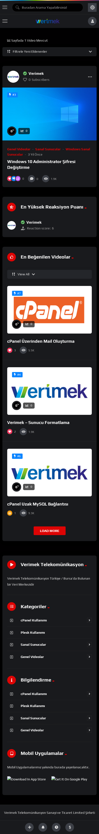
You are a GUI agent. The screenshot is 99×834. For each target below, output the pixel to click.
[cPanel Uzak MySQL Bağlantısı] (49, 472)
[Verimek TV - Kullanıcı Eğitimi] (48, 21)
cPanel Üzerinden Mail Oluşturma (40, 341)
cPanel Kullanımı (34, 620)
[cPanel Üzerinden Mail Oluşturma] (49, 310)
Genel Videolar (19, 149)
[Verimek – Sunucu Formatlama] (49, 391)
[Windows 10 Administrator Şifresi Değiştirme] (49, 114)
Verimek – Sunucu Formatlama (38, 422)
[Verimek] (13, 77)
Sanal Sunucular (48, 149)
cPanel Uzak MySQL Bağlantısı (37, 503)
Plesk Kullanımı (33, 632)
